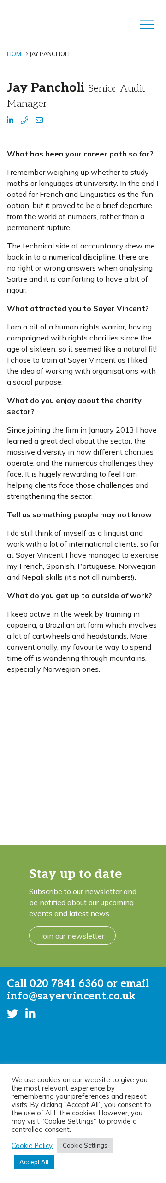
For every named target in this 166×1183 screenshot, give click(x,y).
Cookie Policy (32, 1146)
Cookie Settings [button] (85, 1145)
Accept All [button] (33, 1162)
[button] (10, 120)
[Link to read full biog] (83, 758)
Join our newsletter (72, 936)
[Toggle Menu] (147, 25)
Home (15, 54)
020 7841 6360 (67, 983)
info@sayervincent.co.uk (71, 996)
